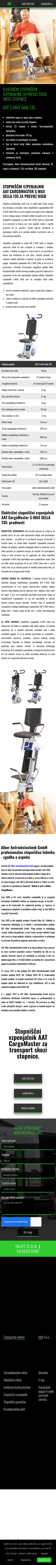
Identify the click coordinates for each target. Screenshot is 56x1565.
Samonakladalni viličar (16, 1373)
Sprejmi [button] (44, 1553)
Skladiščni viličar (13, 1380)
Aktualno (43, 1373)
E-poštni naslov (9, 1183)
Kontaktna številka (10, 1169)
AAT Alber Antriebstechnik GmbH (20, 865)
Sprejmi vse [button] (44, 1559)
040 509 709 (28, 4)
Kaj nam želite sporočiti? (14, 1197)
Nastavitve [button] (26, 1559)
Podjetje (5, 1155)
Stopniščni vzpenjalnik (15, 1395)
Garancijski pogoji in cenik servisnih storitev (46, 1393)
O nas (41, 1380)
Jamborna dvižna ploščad (17, 1387)
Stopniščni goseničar (15, 1402)
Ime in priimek (8, 1141)
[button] (9, 4)
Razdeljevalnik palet (14, 1409)
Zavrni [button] (10, 1559)
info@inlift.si (46, 4)
